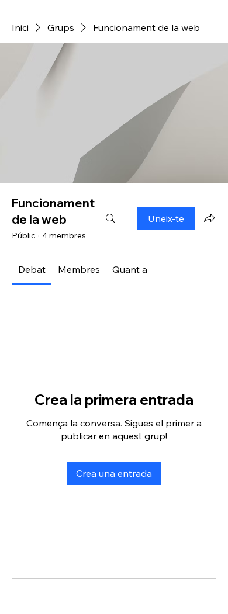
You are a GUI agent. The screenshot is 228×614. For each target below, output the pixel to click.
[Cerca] (110, 218)
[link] (32, 269)
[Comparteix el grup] (209, 218)
